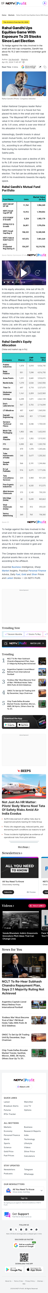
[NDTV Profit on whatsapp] (36, 1229)
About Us (8, 1281)
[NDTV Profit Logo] (24, 1079)
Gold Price (8, 1151)
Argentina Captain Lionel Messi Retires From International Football (14, 1004)
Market (5, 570)
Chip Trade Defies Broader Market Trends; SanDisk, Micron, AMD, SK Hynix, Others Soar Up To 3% (15, 1054)
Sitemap (40, 1281)
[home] (16, 2)
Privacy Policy (30, 1281)
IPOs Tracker (10, 1114)
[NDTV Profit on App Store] (34, 1269)
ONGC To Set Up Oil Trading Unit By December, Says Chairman (15, 1037)
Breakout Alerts (11, 1106)
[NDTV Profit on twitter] (16, 1229)
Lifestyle (28, 1143)
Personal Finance (37, 570)
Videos (27, 1147)
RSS (24, 1284)
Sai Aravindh (14, 59)
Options (27, 1110)
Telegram (28, 1169)
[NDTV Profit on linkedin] (26, 1229)
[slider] (24, 279)
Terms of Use (18, 1281)
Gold (23, 574)
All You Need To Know (13, 881)
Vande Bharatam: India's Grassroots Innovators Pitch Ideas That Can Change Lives (20, 936)
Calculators (29, 1156)
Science (7, 1147)
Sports (7, 1143)
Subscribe (8, 892)
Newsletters (9, 1169)
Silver (34, 574)
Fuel (18, 574)
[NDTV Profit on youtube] (31, 1229)
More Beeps (23, 847)
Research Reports (32, 1131)
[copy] (45, 67)
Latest (10, 578)
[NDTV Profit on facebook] (11, 1229)
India (26, 1135)
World (6, 1139)
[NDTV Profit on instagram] (21, 1229)
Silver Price (29, 1151)
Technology (29, 1139)
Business (16, 567)
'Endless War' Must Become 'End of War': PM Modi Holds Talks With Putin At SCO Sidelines (15, 1021)
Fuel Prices (9, 1155)
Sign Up (24, 1198)
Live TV (27, 1106)
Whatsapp (29, 1174)
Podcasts (8, 1173)
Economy (8, 1131)
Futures (7, 1110)
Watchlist (28, 1102)
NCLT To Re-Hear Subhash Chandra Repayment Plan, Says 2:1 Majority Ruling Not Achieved (23, 987)
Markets (24, 59)
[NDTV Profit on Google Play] (13, 1269)
